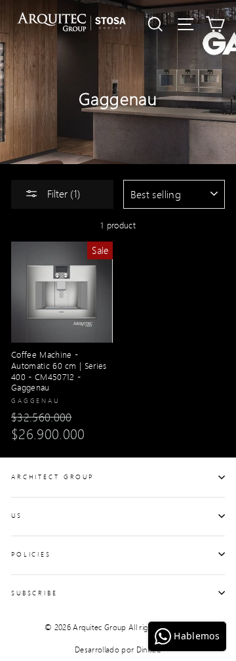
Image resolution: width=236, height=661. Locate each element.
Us (16, 515)
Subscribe (34, 592)
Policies (31, 554)
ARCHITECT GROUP (52, 476)
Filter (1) (63, 193)
